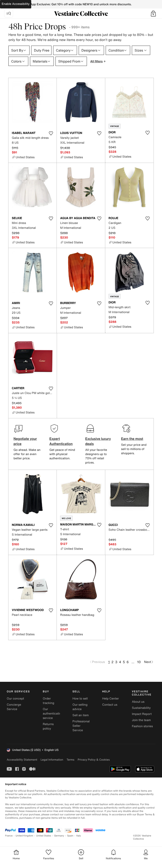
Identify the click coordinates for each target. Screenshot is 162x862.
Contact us (109, 704)
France (9, 835)
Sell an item (81, 715)
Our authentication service (53, 713)
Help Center (110, 698)
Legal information (51, 760)
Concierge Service (14, 706)
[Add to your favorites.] (50, 133)
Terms (70, 760)
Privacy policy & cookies (94, 760)
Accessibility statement (22, 760)
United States (43, 835)
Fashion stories (142, 726)
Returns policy (48, 726)
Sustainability (141, 708)
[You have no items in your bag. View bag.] (153, 13)
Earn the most (132, 438)
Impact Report (142, 714)
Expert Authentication (61, 441)
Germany (59, 835)
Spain (70, 835)
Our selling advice (80, 706)
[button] (153, 13)
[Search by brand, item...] (8, 14)
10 (139, 661)
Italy (78, 835)
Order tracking (48, 700)
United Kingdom (24, 835)
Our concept (15, 698)
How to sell (80, 698)
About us (138, 702)
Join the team (141, 720)
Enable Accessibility (16, 4)
